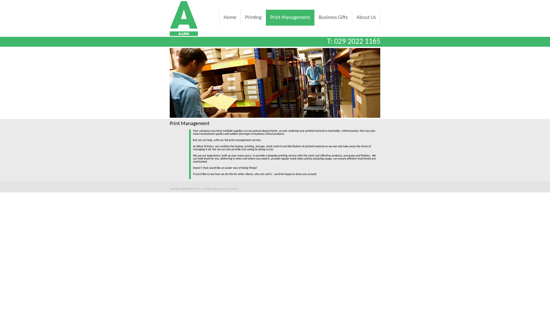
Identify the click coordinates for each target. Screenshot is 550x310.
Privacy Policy (231, 189)
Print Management (290, 17)
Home (230, 17)
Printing (253, 17)
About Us (366, 17)
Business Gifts (333, 17)
